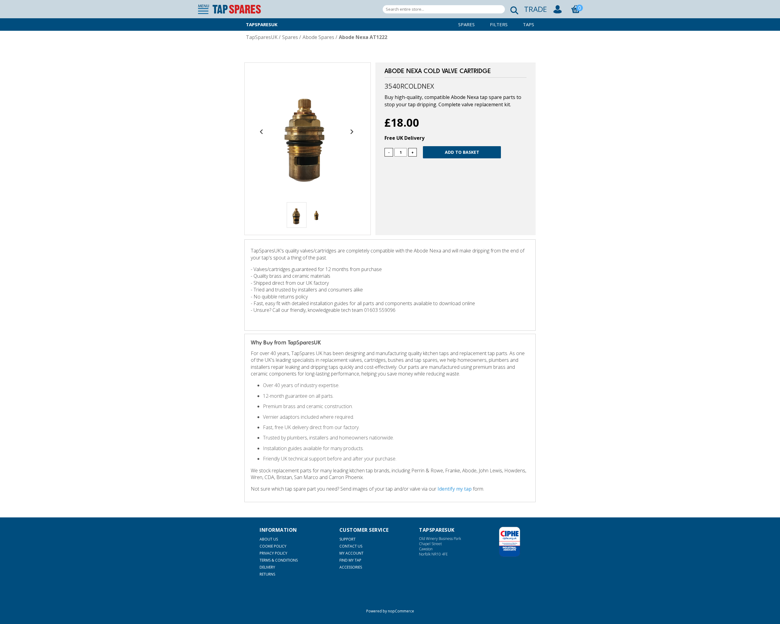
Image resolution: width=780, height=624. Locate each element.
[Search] (512, 9)
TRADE (535, 9)
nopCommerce (401, 611)
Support (347, 539)
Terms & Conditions (279, 560)
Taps (528, 24)
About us (269, 539)
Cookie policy (273, 546)
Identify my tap (455, 488)
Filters (499, 24)
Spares (466, 24)
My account (351, 553)
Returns (267, 574)
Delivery (267, 567)
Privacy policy (273, 553)
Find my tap (350, 560)
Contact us (350, 546)
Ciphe (509, 542)
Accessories (350, 567)
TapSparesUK (262, 24)
